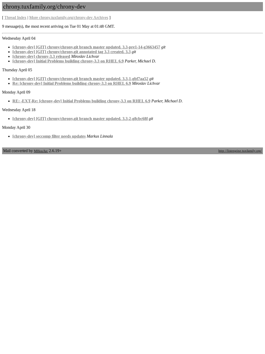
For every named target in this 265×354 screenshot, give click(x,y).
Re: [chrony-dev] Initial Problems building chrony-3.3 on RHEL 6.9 (71, 83)
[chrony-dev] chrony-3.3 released (41, 56)
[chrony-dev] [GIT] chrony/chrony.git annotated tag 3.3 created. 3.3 (71, 51)
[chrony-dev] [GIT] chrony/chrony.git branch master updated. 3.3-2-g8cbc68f (80, 118)
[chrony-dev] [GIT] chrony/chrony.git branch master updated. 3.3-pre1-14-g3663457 (86, 47)
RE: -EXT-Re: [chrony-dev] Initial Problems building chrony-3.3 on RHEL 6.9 (81, 101)
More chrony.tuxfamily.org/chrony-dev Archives (68, 17)
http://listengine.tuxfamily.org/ (240, 151)
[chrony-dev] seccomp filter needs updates (49, 136)
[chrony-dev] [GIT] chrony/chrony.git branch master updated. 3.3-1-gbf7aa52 (80, 78)
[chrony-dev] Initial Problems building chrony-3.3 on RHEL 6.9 (68, 61)
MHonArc (41, 151)
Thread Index (15, 17)
